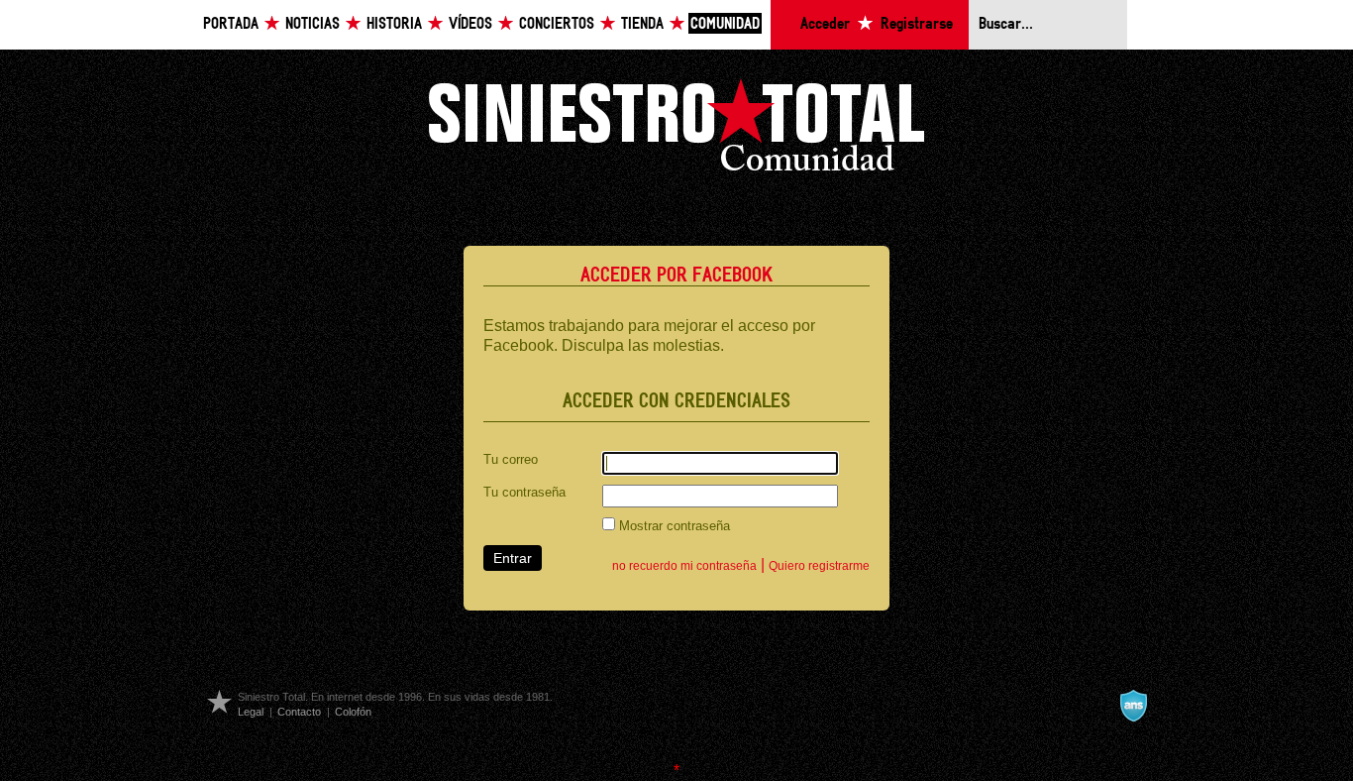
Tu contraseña (524, 492)
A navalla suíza (1133, 706)
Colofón (353, 712)
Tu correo (510, 459)
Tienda (642, 24)
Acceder (825, 24)
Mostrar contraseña (672, 525)
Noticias (312, 24)
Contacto (299, 712)
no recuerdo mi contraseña (684, 566)
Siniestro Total (676, 130)
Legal (250, 712)
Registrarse (917, 24)
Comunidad (725, 24)
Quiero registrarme (819, 566)
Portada (231, 24)
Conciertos (556, 24)
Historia (394, 24)
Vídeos (470, 24)
